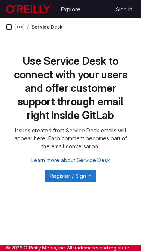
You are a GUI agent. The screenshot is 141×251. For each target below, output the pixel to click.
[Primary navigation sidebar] (9, 27)
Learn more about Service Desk (70, 160)
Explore (70, 9)
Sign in (124, 9)
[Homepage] (29, 9)
